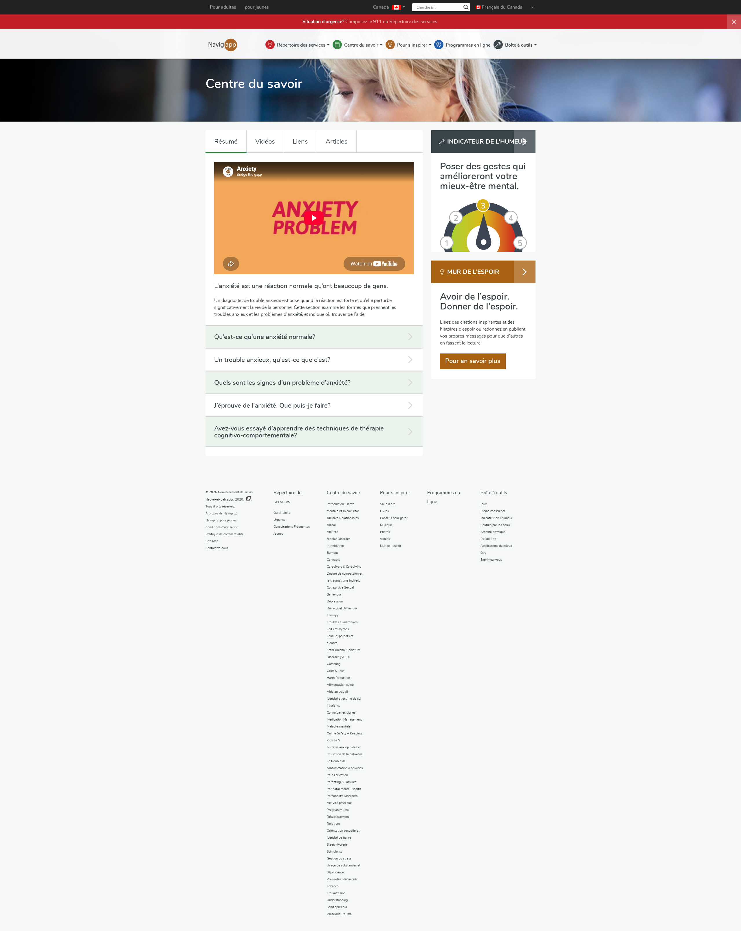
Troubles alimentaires (342, 622)
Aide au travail (337, 691)
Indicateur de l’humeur (496, 518)
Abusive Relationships (343, 518)
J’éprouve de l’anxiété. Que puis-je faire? (272, 405)
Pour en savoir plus (472, 361)
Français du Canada (501, 7)
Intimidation (335, 545)
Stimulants (334, 851)
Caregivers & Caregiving (344, 566)
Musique (386, 525)
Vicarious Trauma (339, 914)
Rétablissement (338, 816)
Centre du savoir (361, 45)
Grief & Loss (335, 670)
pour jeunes (257, 7)
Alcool (331, 525)
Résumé (226, 141)
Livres (384, 511)
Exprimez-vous (491, 559)
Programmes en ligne (468, 45)
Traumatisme (336, 893)
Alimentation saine (340, 684)
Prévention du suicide (342, 879)
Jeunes (278, 533)
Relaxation (488, 538)
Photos (385, 532)
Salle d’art (387, 504)
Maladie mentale (339, 726)
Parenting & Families (341, 782)
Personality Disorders (342, 796)
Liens (300, 141)
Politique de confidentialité (225, 534)
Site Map (212, 541)
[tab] (314, 337)
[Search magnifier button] (466, 7)
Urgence (279, 519)
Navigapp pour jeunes (221, 520)
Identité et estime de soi (344, 698)
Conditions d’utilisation (222, 527)
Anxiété (332, 532)
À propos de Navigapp (221, 513)
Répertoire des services (413, 21)
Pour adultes (223, 7)
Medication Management (344, 719)
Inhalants (333, 705)
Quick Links (282, 512)
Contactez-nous (217, 548)
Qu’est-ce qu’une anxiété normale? (264, 337)
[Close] (734, 21)
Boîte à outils (519, 45)
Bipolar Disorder (338, 538)
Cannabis (333, 559)
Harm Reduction (338, 677)
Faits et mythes (338, 629)
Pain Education (337, 775)
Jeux (483, 504)
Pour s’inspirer (412, 45)
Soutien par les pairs (495, 525)
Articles (337, 141)
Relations (333, 823)
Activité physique (339, 802)
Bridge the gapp (223, 44)
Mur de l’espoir (390, 545)
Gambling (333, 664)
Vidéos (265, 141)
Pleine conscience (493, 511)
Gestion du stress (339, 858)
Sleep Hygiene (337, 844)
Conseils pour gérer (394, 518)
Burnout (332, 552)
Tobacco (332, 886)
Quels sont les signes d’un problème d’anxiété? (282, 383)
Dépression (335, 601)
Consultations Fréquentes (292, 526)
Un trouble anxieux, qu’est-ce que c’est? (272, 360)
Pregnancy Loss (338, 809)
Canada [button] (381, 7)
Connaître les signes (341, 712)
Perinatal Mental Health (344, 789)
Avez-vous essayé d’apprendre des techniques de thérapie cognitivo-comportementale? (299, 432)
